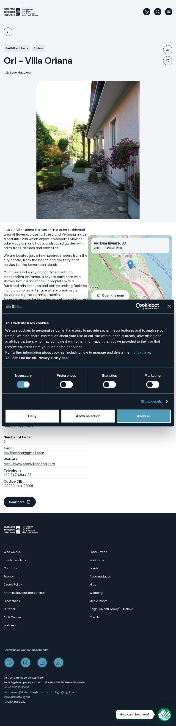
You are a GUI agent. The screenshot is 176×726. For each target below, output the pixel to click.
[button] (130, 265)
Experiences (12, 601)
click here (142, 352)
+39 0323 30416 (18, 687)
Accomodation (8, 32)
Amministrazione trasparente (24, 593)
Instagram (25, 662)
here (65, 358)
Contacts (10, 568)
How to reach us (15, 560)
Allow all (144, 416)
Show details (151, 401)
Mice (93, 584)
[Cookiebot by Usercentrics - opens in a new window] (139, 306)
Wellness (10, 625)
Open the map (113, 295)
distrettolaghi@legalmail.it (60, 692)
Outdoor (9, 609)
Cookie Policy (13, 584)
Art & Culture (12, 617)
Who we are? (13, 552)
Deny (32, 416)
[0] (167, 60)
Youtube (42, 662)
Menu (168, 11)
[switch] (66, 384)
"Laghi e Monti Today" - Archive (111, 609)
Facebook (9, 662)
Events (94, 568)
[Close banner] (169, 306)
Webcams (97, 560)
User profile (146, 11)
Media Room (98, 601)
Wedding (96, 593)
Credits (95, 617)
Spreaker (58, 662)
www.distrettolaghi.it (17, 697)
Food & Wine (98, 552)
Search (157, 11)
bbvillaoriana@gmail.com (24, 453)
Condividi (167, 49)
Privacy (9, 576)
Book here (17, 502)
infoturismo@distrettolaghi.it (22, 692)
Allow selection (88, 416)
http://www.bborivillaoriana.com (29, 464)
